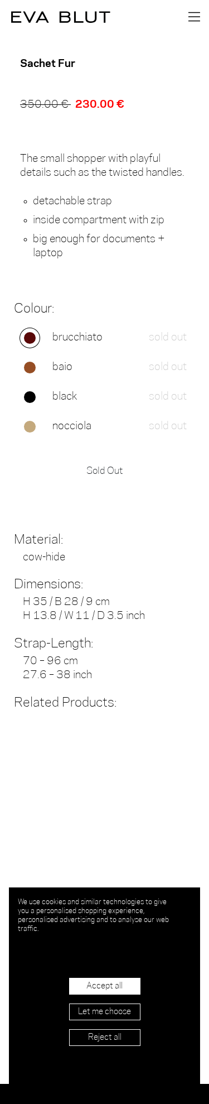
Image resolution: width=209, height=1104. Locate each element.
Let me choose (104, 1012)
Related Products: (65, 703)
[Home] (55, 17)
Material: (38, 540)
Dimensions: (48, 585)
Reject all (104, 1037)
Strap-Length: (53, 644)
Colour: (34, 309)
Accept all (104, 986)
